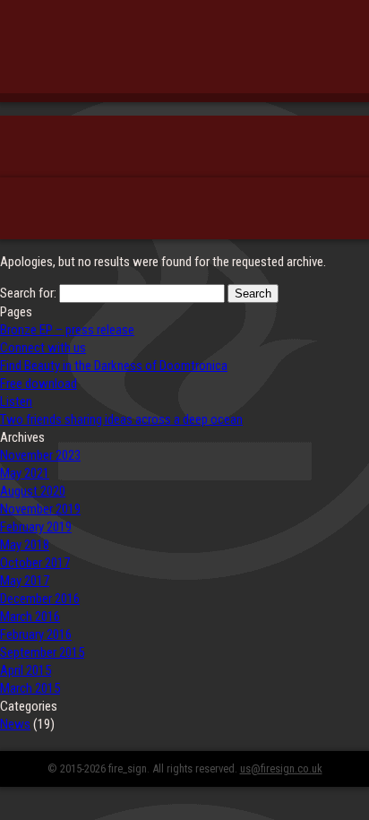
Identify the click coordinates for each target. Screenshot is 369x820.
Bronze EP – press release (67, 330)
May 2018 (24, 545)
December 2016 (40, 599)
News (15, 724)
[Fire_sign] (184, 58)
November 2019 (40, 509)
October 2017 (35, 563)
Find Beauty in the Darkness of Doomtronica (113, 366)
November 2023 (40, 455)
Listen (16, 401)
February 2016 (36, 634)
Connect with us (43, 348)
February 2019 (36, 527)
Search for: (28, 293)
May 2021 (24, 473)
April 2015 (25, 670)
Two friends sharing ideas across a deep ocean (121, 419)
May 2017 (24, 581)
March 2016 (30, 617)
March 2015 (30, 688)
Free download (38, 383)
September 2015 (42, 652)
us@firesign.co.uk (281, 768)
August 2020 (32, 491)
